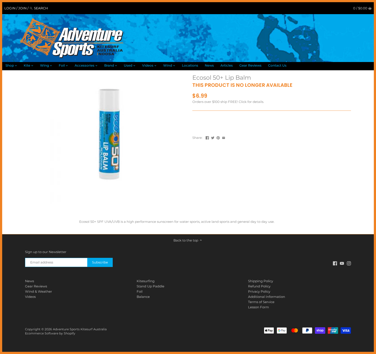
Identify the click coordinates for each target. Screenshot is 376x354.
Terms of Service (261, 302)
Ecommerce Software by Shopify (50, 333)
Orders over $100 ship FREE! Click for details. (228, 102)
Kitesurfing (145, 281)
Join (22, 8)
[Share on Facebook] (207, 137)
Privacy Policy (259, 291)
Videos (30, 297)
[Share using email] (223, 137)
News (29, 281)
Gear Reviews (36, 286)
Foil (140, 291)
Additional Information (266, 297)
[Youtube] (342, 263)
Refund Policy (259, 286)
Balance (143, 297)
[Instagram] (349, 263)
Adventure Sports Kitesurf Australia (80, 329)
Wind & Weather (38, 291)
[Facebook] (335, 263)
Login (9, 8)
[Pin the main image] (218, 137)
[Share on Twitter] (212, 137)
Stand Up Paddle (150, 286)
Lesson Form (258, 307)
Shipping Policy (260, 281)
